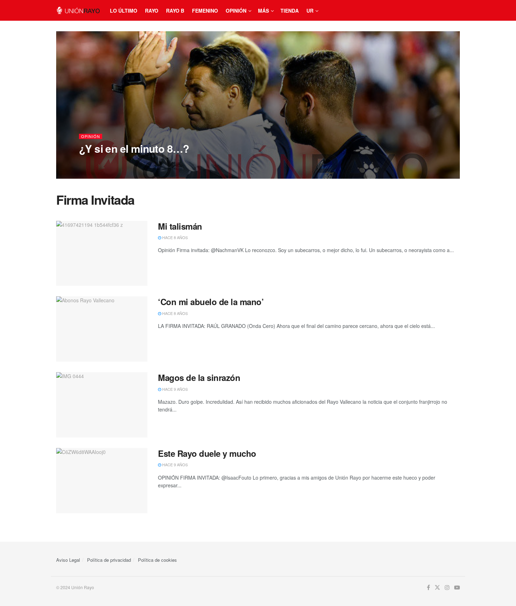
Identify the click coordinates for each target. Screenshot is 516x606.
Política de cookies (157, 559)
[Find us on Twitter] (437, 588)
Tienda (289, 10)
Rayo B (175, 10)
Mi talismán (180, 226)
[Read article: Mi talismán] (101, 253)
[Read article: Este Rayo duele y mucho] (101, 480)
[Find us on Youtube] (457, 588)
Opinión (236, 10)
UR (309, 10)
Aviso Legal (68, 559)
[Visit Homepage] (78, 10)
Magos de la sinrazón (199, 377)
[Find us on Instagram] (447, 588)
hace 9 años (174, 389)
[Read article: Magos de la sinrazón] (101, 404)
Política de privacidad (109, 559)
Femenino (205, 10)
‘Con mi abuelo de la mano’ (211, 302)
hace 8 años (174, 237)
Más (263, 10)
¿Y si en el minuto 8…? (134, 148)
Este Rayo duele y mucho (207, 453)
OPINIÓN (90, 136)
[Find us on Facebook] (428, 588)
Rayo (151, 10)
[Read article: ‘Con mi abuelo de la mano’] (101, 329)
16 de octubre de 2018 (106, 162)
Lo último (123, 10)
